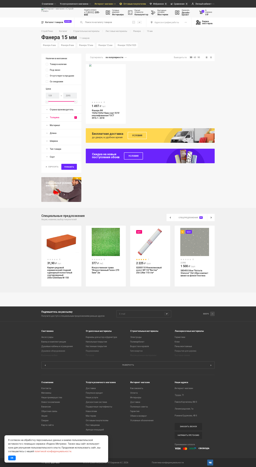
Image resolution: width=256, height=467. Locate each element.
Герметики (180, 337)
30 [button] (191, 57)
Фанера (137, 31)
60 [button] (195, 57)
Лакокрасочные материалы (189, 331)
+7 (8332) (92, 13)
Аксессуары (47, 337)
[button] (206, 57)
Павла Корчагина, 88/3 (186, 402)
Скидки (44, 420)
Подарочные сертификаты (99, 407)
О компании (47, 382)
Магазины (46, 393)
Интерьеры (135, 397)
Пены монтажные (183, 346)
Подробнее (52, 194)
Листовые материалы (116, 31)
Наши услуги (92, 397)
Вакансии (46, 407)
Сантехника (47, 331)
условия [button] (137, 135)
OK (12, 458)
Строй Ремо (47, 31)
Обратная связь (49, 411)
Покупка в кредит (94, 393)
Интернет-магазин (140, 382)
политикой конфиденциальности (52, 451)
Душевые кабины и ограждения (57, 346)
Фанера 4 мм (49, 45)
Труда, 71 (179, 395)
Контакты (46, 388)
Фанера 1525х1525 (126, 45)
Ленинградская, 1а (184, 409)
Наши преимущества (51, 397)
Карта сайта (47, 425)
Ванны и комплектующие (53, 342)
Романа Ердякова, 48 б (186, 416)
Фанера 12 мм (105, 45)
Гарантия (134, 411)
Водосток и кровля (139, 346)
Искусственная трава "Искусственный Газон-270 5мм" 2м (105, 270)
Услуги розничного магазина (101, 382)
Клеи (177, 342)
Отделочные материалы (99, 331)
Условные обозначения (141, 420)
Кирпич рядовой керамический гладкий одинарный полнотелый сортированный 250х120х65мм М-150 (59, 272)
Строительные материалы (86, 31)
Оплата (134, 393)
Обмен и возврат (138, 416)
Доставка (91, 388)
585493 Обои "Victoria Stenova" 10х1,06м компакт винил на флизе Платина (194, 273)
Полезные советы (139, 407)
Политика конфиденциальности (168, 463)
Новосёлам (91, 411)
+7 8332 (50, 462)
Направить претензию (188, 435)
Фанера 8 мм (67, 45)
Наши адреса (181, 382)
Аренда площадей (95, 430)
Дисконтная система (96, 402)
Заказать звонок (188, 426)
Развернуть (128, 365)
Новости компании (50, 402)
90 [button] (198, 57)
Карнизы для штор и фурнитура (101, 337)
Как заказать (136, 388)
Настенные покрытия (96, 346)
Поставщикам (93, 425)
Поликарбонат (137, 342)
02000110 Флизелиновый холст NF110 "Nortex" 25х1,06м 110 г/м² (149, 270)
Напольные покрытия (96, 342)
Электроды (135, 337)
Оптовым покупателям (97, 420)
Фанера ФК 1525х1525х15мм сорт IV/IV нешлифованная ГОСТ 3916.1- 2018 (105, 114)
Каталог (63, 31)
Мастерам (91, 416)
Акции (44, 416)
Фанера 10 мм (86, 45)
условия (133, 156)
